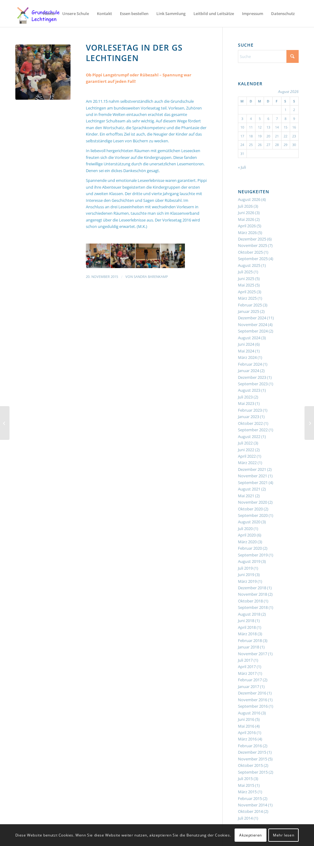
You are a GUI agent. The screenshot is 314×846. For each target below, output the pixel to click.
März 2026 (247, 232)
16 (294, 127)
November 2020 (252, 502)
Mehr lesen (283, 835)
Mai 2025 (246, 285)
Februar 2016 (250, 745)
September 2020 (253, 515)
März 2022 (247, 462)
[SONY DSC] (43, 72)
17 (242, 136)
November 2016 (252, 699)
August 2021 (249, 489)
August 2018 (249, 614)
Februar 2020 (250, 548)
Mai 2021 (246, 495)
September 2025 (253, 258)
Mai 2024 (246, 351)
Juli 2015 (245, 778)
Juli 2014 (245, 818)
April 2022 (247, 456)
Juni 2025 (246, 278)
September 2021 (253, 482)
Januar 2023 (248, 416)
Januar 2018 (248, 647)
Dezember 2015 (252, 752)
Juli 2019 (245, 568)
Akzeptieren (250, 835)
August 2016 (249, 713)
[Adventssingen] (309, 423)
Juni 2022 (246, 449)
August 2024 (249, 337)
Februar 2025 (250, 305)
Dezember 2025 (252, 239)
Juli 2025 (245, 272)
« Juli (242, 167)
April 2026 (247, 226)
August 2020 (249, 522)
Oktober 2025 (250, 252)
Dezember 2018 (252, 587)
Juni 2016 (246, 719)
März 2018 (247, 633)
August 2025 (249, 265)
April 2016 (247, 732)
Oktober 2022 (250, 423)
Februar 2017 (250, 680)
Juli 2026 (245, 206)
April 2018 (247, 627)
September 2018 (253, 607)
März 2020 (247, 541)
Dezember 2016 (252, 693)
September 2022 (253, 430)
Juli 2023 (245, 397)
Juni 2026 (246, 212)
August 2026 (249, 199)
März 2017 (247, 673)
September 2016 (253, 706)
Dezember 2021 (252, 469)
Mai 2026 (246, 219)
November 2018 (252, 594)
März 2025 (247, 298)
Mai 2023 (246, 403)
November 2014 (252, 805)
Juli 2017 (245, 660)
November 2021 (252, 476)
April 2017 (247, 666)
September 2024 (253, 331)
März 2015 (247, 791)
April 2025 (247, 291)
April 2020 (247, 535)
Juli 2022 (245, 443)
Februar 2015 (250, 798)
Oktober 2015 (250, 765)
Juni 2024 (246, 344)
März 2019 (247, 581)
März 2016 (247, 739)
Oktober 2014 (250, 811)
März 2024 (247, 357)
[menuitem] (48, 13)
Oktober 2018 (250, 601)
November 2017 (252, 653)
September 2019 (253, 555)
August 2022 (249, 436)
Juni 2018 (246, 620)
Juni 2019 (246, 574)
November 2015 (252, 759)
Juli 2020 (245, 528)
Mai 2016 (246, 726)
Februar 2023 (250, 410)
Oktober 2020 (250, 509)
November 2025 (252, 245)
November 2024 (252, 324)
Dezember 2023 (252, 377)
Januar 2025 (248, 311)
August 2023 (249, 390)
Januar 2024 (248, 370)
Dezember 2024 (252, 318)
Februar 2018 (250, 640)
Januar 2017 (248, 686)
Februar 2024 (250, 364)
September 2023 (253, 383)
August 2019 (249, 561)
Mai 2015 (246, 785)
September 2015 (253, 772)
